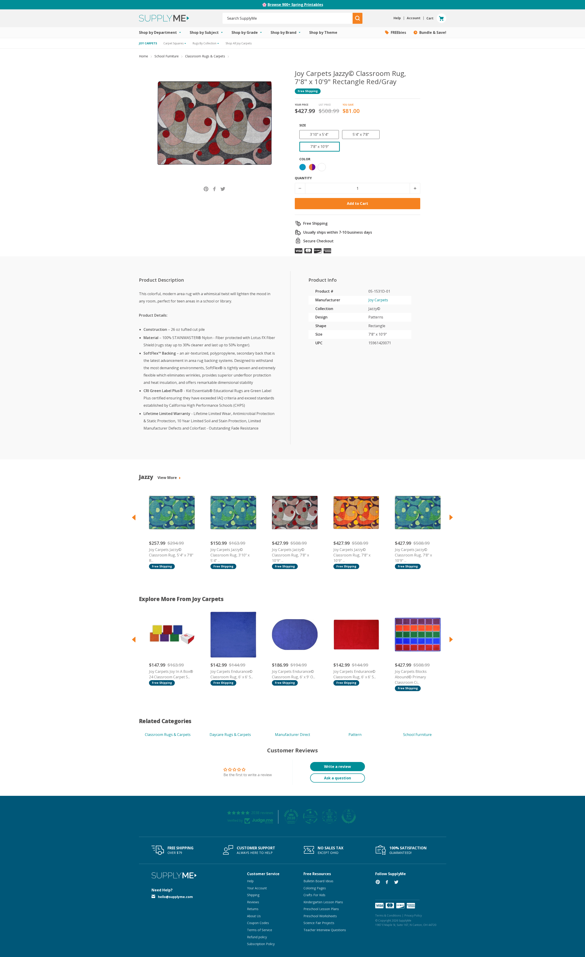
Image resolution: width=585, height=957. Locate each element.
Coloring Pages (314, 888)
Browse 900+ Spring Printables (295, 4)
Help (250, 881)
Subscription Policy (261, 944)
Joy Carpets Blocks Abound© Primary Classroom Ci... (411, 677)
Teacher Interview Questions (324, 930)
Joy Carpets (378, 299)
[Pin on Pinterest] (206, 188)
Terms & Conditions (388, 915)
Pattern (355, 734)
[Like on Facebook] (214, 188)
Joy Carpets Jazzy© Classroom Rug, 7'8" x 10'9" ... (290, 555)
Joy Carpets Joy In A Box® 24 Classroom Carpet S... (171, 674)
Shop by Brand (284, 32)
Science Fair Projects (318, 923)
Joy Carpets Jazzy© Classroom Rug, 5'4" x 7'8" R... (171, 555)
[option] (169, 529)
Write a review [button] (337, 766)
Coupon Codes (258, 923)
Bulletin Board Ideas (318, 881)
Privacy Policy (413, 915)
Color (304, 159)
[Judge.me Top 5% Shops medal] (348, 816)
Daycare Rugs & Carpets (230, 734)
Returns (252, 909)
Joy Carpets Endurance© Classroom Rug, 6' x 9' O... (293, 674)
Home (143, 56)
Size (302, 125)
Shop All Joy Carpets (239, 43)
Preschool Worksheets (320, 916)
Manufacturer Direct (292, 734)
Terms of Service (259, 930)
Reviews (253, 902)
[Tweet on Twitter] (223, 188)
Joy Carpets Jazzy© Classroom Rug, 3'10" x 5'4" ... (230, 555)
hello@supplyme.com (175, 897)
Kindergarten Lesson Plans (323, 902)
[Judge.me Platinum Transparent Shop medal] (310, 816)
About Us (254, 916)
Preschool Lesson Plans (321, 909)
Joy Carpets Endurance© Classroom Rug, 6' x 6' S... (231, 674)
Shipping (253, 895)
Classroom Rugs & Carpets (205, 56)
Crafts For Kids (314, 895)
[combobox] (288, 18)
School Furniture (166, 56)
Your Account (257, 888)
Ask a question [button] (337, 778)
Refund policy (257, 937)
